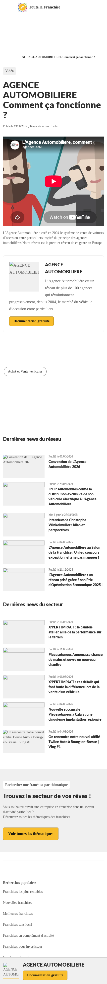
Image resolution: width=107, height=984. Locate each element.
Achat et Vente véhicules (25, 371)
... (8, 57)
